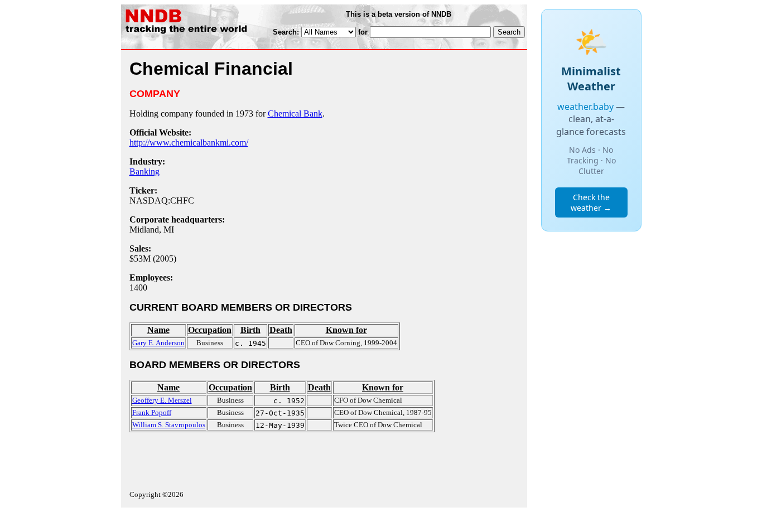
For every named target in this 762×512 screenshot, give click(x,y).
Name (158, 330)
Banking (144, 171)
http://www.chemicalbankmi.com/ (188, 142)
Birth (250, 330)
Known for (346, 330)
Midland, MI (151, 229)
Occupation (210, 330)
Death (280, 330)
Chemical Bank (295, 113)
